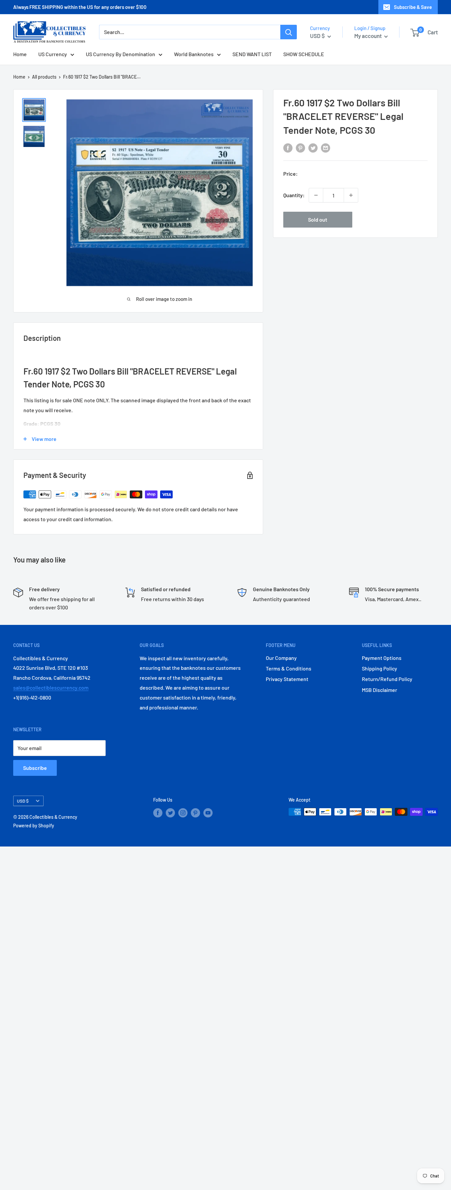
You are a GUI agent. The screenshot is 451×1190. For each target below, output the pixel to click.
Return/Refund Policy (387, 679)
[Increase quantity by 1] (351, 195)
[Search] (288, 32)
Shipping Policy (379, 668)
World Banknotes (194, 54)
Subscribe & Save (413, 7)
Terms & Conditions (288, 668)
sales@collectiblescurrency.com (50, 687)
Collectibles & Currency (53, 817)
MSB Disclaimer (379, 690)
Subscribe (35, 768)
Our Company (281, 658)
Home (20, 54)
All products (44, 77)
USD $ (23, 801)
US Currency (52, 54)
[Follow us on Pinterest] (195, 812)
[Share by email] (325, 147)
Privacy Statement (287, 679)
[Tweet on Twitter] (313, 147)
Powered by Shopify (33, 825)
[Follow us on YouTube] (208, 812)
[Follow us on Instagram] (183, 812)
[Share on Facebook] (288, 147)
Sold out (317, 219)
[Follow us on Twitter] (170, 812)
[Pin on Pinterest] (300, 147)
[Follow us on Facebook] (157, 812)
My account (368, 35)
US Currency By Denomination (120, 54)
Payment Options (381, 658)
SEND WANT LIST (252, 54)
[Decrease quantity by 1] (316, 195)
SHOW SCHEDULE (303, 54)
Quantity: (294, 195)
